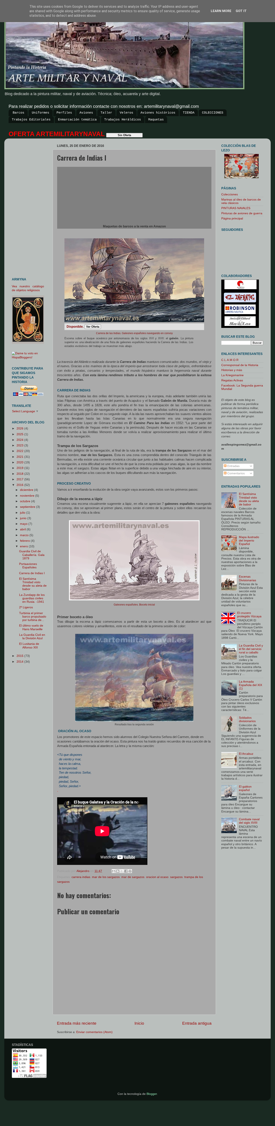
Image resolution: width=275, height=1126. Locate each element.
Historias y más (231, 370)
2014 (20, 661)
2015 (20, 655)
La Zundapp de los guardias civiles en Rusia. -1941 (32, 598)
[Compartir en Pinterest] (130, 871)
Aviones (86, 113)
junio (23, 518)
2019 (20, 468)
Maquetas (156, 120)
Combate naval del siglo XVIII (249, 821)
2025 (20, 434)
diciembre (27, 489)
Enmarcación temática (77, 120)
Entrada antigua (197, 1023)
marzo (24, 535)
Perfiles (64, 113)
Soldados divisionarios (247, 719)
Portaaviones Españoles (28, 565)
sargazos (176, 877)
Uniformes (40, 113)
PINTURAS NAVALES (235, 208)
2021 (20, 456)
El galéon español (245, 788)
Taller (106, 113)
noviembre (27, 495)
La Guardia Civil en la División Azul (32, 636)
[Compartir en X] (122, 871)
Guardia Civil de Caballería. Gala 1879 (31, 555)
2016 (20, 485)
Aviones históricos (158, 113)
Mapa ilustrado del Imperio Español (249, 541)
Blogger (152, 1094)
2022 (20, 451)
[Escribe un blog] (118, 871)
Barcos (18, 113)
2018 (20, 473)
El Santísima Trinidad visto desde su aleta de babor (33, 584)
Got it (241, 11)
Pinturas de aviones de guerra (241, 213)
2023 (20, 445)
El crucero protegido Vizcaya (249, 614)
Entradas (233, 466)
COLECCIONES (212, 113)
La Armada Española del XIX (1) (250, 685)
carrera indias (81, 877)
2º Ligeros (26, 607)
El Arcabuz (246, 753)
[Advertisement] (29, 206)
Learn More (221, 11)
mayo (24, 523)
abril (23, 529)
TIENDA (188, 113)
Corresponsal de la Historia (239, 365)
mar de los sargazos (106, 877)
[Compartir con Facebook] (126, 871)
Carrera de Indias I (32, 573)
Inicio (139, 1023)
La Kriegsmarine (232, 375)
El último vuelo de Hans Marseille (31, 627)
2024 (20, 439)
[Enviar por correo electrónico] (114, 871)
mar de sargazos (132, 877)
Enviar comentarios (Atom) (94, 1032)
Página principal (232, 218)
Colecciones (229, 194)
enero (24, 546)
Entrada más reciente (76, 1023)
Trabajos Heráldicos (122, 120)
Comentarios (235, 473)
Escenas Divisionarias (247, 578)
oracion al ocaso (157, 877)
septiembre (28, 506)
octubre (25, 501)
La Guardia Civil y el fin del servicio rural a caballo (251, 649)
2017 (20, 479)
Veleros (126, 113)
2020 (20, 462)
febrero (25, 540)
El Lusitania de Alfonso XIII (29, 645)
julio (23, 512)
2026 (20, 428)
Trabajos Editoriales (31, 120)
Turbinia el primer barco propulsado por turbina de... (32, 617)
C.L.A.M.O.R (229, 360)
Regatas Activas (232, 380)
